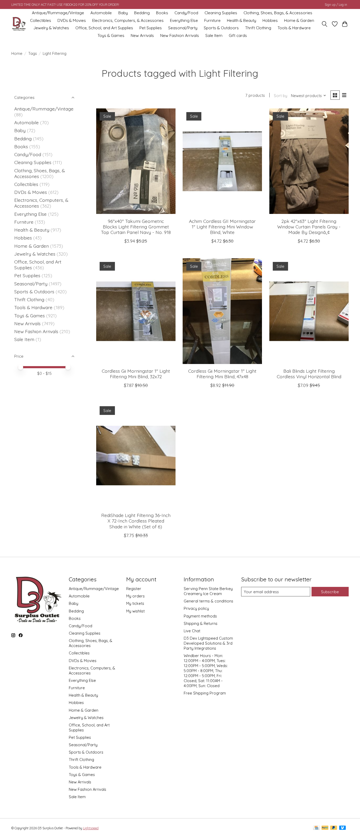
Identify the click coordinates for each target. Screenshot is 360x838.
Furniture (212, 20)
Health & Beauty (241, 20)
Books (162, 12)
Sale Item (213, 35)
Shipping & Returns (200, 623)
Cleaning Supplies (221, 12)
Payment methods (200, 616)
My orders (135, 595)
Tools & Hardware (294, 27)
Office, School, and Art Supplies (104, 27)
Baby (123, 12)
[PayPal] (325, 828)
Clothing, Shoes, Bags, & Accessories (278, 12)
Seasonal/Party (182, 27)
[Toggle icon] (324, 24)
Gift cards (238, 35)
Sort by (280, 95)
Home (16, 53)
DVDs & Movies (71, 20)
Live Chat (192, 630)
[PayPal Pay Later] (333, 828)
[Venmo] (342, 828)
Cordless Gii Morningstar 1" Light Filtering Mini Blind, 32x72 (136, 373)
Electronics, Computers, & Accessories (128, 20)
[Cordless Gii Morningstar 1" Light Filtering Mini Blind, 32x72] (136, 311)
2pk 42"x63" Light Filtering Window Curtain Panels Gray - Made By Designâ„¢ (308, 226)
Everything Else (184, 20)
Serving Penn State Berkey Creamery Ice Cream (208, 591)
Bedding (142, 12)
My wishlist (135, 611)
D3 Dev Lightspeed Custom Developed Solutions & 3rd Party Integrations (208, 643)
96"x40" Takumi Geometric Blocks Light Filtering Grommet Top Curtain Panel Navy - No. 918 (136, 226)
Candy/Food (186, 12)
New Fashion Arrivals (179, 35)
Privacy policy (196, 608)
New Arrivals (142, 35)
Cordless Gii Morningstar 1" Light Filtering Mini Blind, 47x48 (222, 373)
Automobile (101, 12)
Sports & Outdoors (221, 27)
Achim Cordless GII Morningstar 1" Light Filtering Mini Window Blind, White (222, 226)
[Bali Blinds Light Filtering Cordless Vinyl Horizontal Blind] (309, 311)
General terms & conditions (208, 601)
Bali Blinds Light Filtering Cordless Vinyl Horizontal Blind (309, 373)
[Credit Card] (316, 828)
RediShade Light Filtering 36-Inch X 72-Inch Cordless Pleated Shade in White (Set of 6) (136, 520)
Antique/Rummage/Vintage (58, 12)
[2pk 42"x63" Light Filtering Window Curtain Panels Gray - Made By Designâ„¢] (309, 161)
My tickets (135, 603)
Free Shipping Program (205, 693)
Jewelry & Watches (51, 27)
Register (133, 588)
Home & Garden (299, 20)
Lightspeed (91, 828)
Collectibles (40, 20)
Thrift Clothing (258, 27)
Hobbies (270, 20)
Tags (32, 53)
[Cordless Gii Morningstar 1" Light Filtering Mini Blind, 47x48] (222, 311)
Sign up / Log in (336, 5)
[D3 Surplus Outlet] (18, 24)
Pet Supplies (150, 27)
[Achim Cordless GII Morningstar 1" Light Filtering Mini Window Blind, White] (222, 161)
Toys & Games (111, 35)
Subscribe (330, 591)
